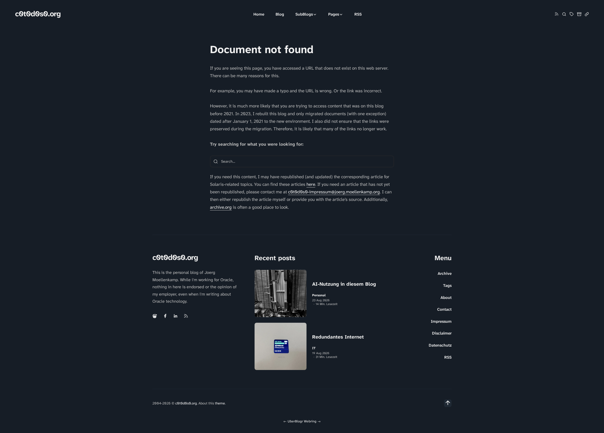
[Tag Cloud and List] (572, 14)
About (446, 297)
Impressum (441, 321)
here (310, 184)
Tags (447, 285)
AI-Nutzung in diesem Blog (344, 284)
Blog (280, 14)
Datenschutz (440, 345)
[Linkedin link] (175, 316)
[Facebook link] (165, 316)
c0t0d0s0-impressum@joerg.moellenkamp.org (334, 192)
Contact (444, 309)
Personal (319, 295)
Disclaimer (442, 333)
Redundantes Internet (338, 337)
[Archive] (579, 14)
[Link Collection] (587, 14)
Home (258, 14)
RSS (358, 14)
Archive (445, 273)
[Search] (564, 14)
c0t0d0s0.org (38, 14)
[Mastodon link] (155, 316)
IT (314, 348)
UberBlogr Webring (302, 421)
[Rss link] (556, 14)
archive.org (221, 207)
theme (220, 403)
